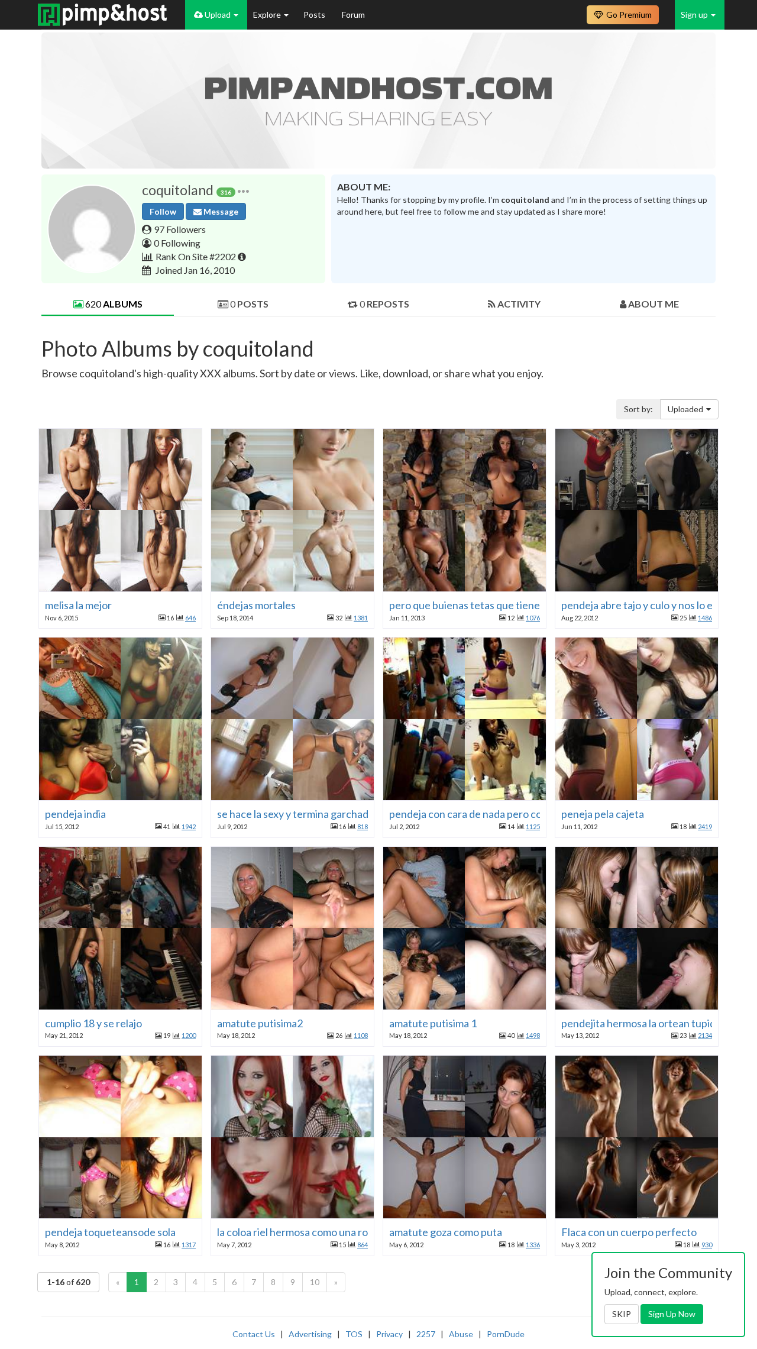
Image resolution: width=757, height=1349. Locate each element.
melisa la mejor (78, 605)
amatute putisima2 (260, 1023)
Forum (353, 14)
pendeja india (75, 813)
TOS (354, 1334)
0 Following (177, 242)
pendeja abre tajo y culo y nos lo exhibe (649, 605)
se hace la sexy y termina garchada (295, 813)
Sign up (695, 14)
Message (220, 211)
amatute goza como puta (445, 1231)
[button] (243, 190)
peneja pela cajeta (602, 813)
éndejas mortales (256, 605)
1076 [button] (533, 618)
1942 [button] (189, 826)
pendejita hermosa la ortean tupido (641, 1023)
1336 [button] (533, 1244)
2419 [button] (705, 826)
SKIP (621, 1314)
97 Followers (180, 229)
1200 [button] (189, 1035)
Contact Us (253, 1334)
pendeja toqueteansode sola (110, 1231)
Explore (268, 14)
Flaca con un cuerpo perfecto (629, 1231)
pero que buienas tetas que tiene (464, 605)
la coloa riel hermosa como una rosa (297, 1231)
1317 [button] (189, 1244)
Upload (217, 14)
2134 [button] (705, 1035)
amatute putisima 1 (433, 1023)
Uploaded (685, 409)
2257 (425, 1334)
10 (314, 1282)
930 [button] (706, 1244)
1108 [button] (361, 1035)
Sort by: (638, 409)
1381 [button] (361, 618)
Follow (163, 211)
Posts (315, 14)
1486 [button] (705, 618)
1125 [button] (533, 826)
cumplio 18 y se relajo (93, 1023)
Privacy (389, 1334)
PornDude (506, 1334)
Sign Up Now (671, 1314)
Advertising (310, 1334)
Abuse (461, 1334)
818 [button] (362, 826)
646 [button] (190, 618)
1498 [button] (533, 1035)
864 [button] (362, 1244)
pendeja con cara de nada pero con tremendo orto (503, 813)
